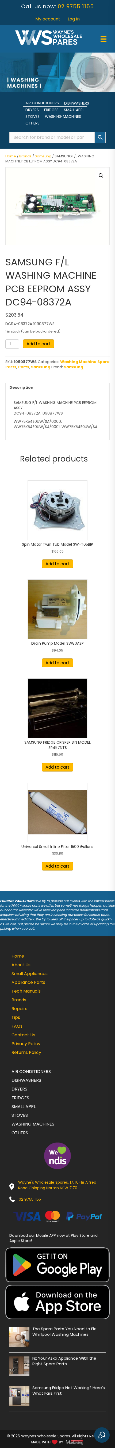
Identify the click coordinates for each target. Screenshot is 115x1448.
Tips (15, 1017)
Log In (74, 19)
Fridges (51, 110)
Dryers (32, 110)
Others (32, 123)
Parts (23, 367)
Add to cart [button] (57, 564)
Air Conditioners (42, 103)
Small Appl (74, 110)
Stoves (32, 116)
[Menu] (103, 39)
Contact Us (23, 1035)
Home (10, 156)
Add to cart (38, 344)
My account (47, 19)
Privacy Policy (25, 1044)
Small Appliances (29, 974)
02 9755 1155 (76, 6)
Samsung (43, 156)
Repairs (19, 1009)
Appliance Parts (28, 982)
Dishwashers (76, 103)
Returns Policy (26, 1052)
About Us (20, 965)
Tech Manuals (26, 991)
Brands (25, 156)
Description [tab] (21, 387)
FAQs (16, 1026)
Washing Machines (63, 116)
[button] (101, 175)
